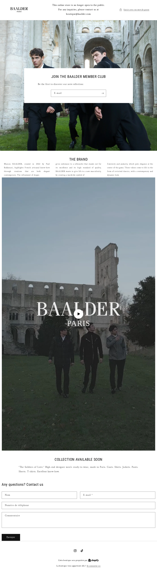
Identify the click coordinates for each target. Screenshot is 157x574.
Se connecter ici (94, 566)
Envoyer (11, 537)
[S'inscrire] (102, 93)
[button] (134, 10)
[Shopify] (93, 560)
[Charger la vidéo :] (78, 314)
